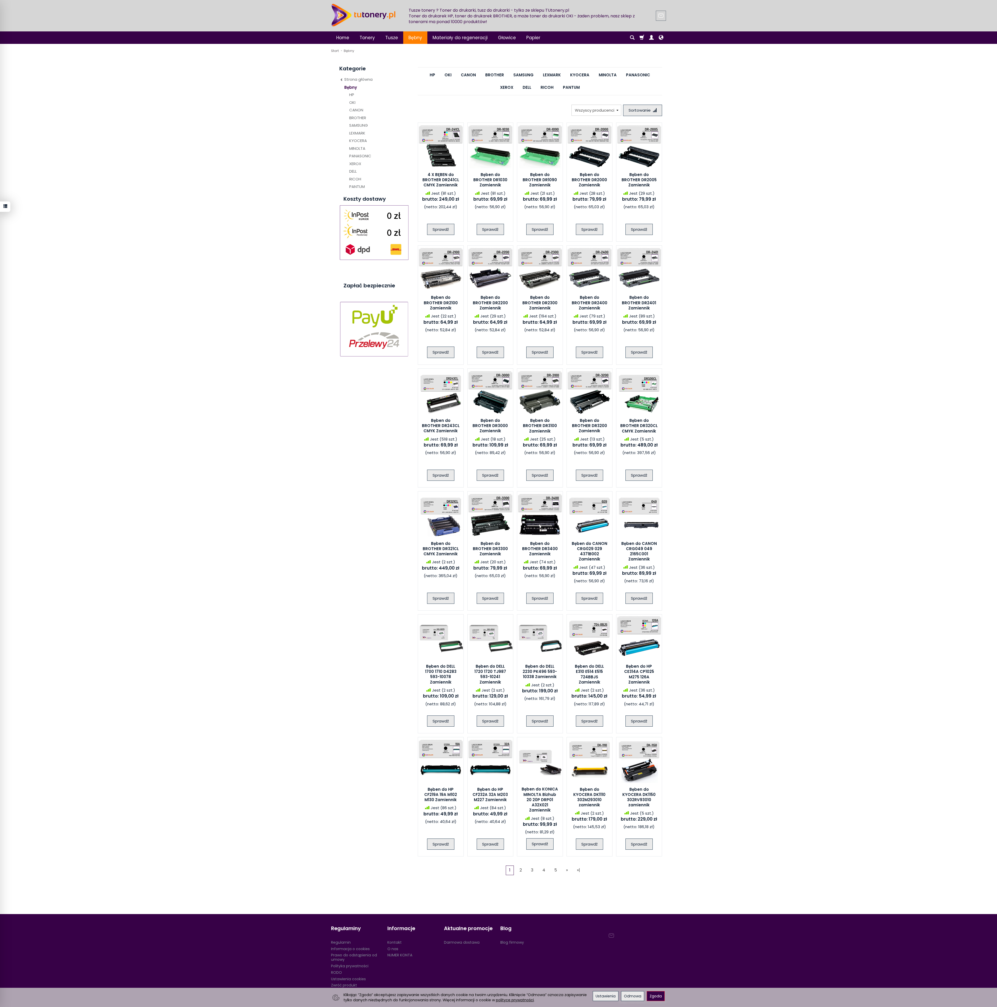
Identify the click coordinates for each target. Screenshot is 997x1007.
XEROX (506, 87)
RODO (336, 972)
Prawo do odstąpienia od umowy (354, 957)
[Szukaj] (632, 37)
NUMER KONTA (399, 955)
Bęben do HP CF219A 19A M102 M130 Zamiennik (440, 795)
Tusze (391, 38)
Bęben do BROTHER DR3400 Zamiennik (540, 549)
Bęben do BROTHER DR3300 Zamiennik (490, 549)
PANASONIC (638, 75)
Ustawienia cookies (348, 979)
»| (578, 870)
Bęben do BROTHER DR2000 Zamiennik (589, 180)
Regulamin (341, 942)
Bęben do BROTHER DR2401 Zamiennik (639, 303)
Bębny (415, 38)
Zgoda (656, 996)
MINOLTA (608, 75)
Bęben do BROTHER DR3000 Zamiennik (490, 426)
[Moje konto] (651, 37)
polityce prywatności (515, 1000)
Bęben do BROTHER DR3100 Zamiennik (540, 426)
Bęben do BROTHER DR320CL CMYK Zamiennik (639, 426)
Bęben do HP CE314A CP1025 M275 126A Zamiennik (639, 674)
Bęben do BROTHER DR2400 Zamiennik (589, 303)
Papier (533, 38)
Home (342, 38)
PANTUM (571, 87)
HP (432, 75)
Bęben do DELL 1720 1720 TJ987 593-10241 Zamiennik (490, 674)
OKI (448, 75)
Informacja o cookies (350, 948)
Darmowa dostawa (462, 942)
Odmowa (632, 996)
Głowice (507, 38)
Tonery (367, 38)
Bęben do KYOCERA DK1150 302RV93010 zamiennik (639, 797)
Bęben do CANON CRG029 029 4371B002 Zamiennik (589, 551)
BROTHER (494, 75)
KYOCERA (579, 75)
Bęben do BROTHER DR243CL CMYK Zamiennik (441, 426)
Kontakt (394, 942)
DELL (527, 87)
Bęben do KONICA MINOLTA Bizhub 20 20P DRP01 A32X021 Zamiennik (540, 799)
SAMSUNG (523, 75)
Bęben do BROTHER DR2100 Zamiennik (441, 303)
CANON (468, 75)
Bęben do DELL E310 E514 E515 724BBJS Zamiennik (589, 674)
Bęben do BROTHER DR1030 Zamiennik (490, 180)
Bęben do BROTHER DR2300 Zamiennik (539, 303)
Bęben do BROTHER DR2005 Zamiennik (639, 180)
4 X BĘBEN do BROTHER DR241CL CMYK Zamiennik (440, 180)
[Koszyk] (642, 37)
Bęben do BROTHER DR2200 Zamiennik (490, 303)
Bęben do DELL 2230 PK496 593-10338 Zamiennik (540, 672)
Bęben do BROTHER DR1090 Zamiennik (540, 180)
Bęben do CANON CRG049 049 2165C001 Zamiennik (639, 551)
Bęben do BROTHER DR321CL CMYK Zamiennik (441, 549)
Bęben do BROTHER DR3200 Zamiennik (589, 426)
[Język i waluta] (661, 37)
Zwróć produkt (344, 985)
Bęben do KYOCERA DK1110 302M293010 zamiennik (589, 797)
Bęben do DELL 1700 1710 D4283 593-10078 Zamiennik (440, 674)
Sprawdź (441, 229)
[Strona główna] (363, 15)
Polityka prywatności (349, 966)
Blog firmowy (512, 942)
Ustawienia (606, 996)
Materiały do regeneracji (460, 38)
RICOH (547, 87)
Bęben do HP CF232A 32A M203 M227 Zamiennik (490, 795)
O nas (392, 948)
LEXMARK (552, 75)
